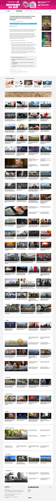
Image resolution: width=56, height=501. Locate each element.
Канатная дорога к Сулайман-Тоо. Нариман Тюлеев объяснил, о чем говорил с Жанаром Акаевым (33, 190)
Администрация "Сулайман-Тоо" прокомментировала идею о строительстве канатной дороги (10, 238)
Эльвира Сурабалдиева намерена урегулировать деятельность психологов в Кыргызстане (15, 369)
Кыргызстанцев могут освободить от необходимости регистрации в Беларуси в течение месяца (33, 226)
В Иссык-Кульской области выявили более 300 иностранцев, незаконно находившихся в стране (10, 120)
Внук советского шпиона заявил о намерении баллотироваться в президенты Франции (10, 420)
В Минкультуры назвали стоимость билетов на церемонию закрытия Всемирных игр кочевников (33, 343)
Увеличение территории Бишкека (17, 57)
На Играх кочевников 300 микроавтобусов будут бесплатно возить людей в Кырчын (45, 343)
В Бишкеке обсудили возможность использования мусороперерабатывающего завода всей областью (45, 159)
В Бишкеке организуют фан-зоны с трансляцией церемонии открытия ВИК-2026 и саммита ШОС (33, 473)
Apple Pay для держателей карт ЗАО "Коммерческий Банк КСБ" (18, 86)
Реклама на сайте (7, 489)
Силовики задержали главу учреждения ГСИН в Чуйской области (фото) (21, 142)
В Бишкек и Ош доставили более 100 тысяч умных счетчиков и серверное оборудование (33, 213)
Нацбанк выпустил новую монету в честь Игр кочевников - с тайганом (33, 237)
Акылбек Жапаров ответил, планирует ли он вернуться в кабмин (32, 120)
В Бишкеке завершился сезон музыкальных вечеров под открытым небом (44, 446)
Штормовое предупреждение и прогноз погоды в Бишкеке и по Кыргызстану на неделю (15, 437)
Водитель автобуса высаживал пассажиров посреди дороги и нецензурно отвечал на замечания (10, 131)
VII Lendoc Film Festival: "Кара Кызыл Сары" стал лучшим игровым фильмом (9, 142)
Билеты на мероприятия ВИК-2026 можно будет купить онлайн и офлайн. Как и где (15, 345)
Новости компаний (10, 78)
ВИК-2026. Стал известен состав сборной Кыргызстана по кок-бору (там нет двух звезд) (45, 329)
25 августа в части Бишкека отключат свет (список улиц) (32, 430)
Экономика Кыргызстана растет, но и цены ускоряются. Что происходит (33, 403)
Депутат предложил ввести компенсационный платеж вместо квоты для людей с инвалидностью (10, 178)
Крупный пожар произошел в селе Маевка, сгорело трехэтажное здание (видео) (45, 249)
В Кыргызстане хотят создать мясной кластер (21, 190)
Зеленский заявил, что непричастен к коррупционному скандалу (45, 420)
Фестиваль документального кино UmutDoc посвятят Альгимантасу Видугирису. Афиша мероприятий (14, 479)
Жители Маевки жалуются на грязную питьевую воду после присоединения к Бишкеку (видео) (23, 63)
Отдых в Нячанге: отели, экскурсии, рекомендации (9, 462)
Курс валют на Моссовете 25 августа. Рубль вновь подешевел (22, 249)
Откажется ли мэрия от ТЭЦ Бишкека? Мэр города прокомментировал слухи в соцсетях (32, 356)
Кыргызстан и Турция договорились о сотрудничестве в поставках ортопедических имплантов (33, 159)
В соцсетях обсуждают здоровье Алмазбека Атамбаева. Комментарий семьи (14, 166)
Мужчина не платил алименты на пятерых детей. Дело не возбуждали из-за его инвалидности (45, 201)
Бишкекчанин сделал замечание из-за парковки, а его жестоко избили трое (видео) (33, 154)
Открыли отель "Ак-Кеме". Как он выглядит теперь (10, 299)
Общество (11, 21)
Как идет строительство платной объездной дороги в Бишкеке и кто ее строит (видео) (27, 313)
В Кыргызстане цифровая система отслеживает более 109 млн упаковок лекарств (33, 362)
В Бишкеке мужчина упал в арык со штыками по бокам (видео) (45, 386)
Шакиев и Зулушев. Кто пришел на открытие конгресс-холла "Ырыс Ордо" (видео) (43, 262)
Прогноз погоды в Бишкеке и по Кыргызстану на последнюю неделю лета (33, 142)
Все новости (29, 489)
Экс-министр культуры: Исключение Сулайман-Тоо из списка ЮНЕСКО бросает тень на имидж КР (33, 165)
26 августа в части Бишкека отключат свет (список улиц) (44, 131)
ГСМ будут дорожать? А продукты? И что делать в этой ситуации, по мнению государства (45, 403)
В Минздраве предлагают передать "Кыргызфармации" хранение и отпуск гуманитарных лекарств (10, 154)
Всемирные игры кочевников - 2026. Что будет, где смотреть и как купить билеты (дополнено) (33, 329)
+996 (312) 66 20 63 (21, 491)
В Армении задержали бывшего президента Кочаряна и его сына (22, 178)
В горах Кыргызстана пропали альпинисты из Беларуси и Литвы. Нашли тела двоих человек (22, 238)
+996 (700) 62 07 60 (19, 490)
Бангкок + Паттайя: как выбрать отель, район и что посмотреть (33, 462)
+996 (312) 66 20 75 (14, 490)
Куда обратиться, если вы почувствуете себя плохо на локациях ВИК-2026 (44, 120)
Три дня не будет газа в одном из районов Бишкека (45, 436)
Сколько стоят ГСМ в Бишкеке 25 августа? (45, 190)
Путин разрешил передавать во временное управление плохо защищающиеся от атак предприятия (21, 226)
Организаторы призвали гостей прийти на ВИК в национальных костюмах (33, 338)
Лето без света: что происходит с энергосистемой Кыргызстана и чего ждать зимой (22, 403)
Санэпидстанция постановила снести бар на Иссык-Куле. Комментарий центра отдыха (45, 165)
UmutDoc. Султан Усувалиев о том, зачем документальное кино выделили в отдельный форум (28, 288)
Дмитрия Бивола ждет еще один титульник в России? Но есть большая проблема (33, 131)
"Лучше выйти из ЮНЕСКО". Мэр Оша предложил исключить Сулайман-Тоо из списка (45, 299)
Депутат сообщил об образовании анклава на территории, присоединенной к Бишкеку (23, 59)
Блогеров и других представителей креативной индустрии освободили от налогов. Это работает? (10, 403)
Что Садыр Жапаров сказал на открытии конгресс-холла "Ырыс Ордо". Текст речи (27, 262)
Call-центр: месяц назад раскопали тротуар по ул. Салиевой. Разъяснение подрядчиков (10, 386)
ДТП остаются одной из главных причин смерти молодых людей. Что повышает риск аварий (33, 178)
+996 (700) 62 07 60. (7, 497)
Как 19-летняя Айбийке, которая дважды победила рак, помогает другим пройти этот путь (45, 356)
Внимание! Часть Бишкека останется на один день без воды (33, 436)
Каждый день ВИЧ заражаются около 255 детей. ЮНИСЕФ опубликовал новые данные (45, 213)
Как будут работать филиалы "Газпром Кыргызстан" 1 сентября (22, 201)
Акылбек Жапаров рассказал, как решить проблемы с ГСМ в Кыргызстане (22, 120)
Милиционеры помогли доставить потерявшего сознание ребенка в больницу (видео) (10, 274)
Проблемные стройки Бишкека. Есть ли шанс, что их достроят (12, 313)
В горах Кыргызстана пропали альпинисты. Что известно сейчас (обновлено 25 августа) (45, 226)
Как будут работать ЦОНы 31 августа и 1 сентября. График (9, 225)
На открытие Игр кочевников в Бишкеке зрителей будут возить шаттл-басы (45, 338)
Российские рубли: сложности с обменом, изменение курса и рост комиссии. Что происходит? (10, 356)
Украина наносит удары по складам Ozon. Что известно (12, 287)
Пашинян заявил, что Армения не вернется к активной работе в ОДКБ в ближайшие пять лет (33, 420)
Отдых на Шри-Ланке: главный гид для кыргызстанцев (45, 462)
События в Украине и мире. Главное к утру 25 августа (32, 249)
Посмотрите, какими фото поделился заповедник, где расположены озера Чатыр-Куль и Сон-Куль (45, 178)
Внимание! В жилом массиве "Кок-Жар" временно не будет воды (45, 430)
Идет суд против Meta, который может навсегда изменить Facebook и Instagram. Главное (43, 287)
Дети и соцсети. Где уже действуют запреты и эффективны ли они (22, 356)
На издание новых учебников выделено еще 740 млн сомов (44, 362)
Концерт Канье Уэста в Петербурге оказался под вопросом (22, 420)
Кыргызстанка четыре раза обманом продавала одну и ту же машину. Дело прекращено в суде (10, 190)
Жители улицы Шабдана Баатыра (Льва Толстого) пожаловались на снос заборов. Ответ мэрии (22, 386)
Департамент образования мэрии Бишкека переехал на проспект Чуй (33, 109)
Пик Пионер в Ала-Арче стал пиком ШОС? (33, 273)
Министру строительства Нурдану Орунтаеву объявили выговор (10, 108)
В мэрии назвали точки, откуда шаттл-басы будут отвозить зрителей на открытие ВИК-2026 (45, 154)
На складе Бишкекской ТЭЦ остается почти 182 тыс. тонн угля (45, 108)
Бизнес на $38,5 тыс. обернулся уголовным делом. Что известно (42, 313)
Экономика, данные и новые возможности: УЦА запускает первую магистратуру (28, 86)
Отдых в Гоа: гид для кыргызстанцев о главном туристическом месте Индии (21, 463)
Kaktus (22, 21)
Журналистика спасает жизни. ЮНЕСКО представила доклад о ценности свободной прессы (33, 368)
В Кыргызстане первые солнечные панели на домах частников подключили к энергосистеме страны (45, 274)
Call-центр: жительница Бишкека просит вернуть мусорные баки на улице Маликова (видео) (33, 386)
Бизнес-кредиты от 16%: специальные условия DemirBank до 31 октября (37, 86)
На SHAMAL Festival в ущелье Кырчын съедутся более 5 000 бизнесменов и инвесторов (21, 274)
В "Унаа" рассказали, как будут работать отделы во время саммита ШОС (22, 446)
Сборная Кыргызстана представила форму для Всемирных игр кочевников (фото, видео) (33, 299)
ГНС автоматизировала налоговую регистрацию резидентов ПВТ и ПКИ (10, 201)
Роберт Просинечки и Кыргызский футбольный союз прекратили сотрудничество (45, 142)
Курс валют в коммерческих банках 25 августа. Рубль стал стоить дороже (14, 214)
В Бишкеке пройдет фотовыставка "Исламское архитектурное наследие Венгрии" (45, 479)
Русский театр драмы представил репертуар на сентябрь (33, 478)
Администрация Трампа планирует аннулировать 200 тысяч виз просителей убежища (33, 207)
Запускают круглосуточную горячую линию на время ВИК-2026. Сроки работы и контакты (21, 154)
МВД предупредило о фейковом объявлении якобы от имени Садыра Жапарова (45, 238)
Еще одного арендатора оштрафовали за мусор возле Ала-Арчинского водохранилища (45, 368)
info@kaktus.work (10, 490)
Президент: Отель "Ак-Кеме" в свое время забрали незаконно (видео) (22, 299)
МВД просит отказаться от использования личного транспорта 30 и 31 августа (9, 446)
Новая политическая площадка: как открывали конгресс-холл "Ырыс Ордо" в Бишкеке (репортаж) (12, 263)
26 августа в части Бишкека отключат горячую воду (21, 108)
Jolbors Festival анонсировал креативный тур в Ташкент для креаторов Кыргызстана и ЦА (45, 473)
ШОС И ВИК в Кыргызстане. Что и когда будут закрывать (22, 329)
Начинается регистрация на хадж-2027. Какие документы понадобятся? (9, 249)
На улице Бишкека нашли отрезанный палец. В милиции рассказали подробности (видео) (33, 201)
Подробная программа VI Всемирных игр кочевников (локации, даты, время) (9, 329)
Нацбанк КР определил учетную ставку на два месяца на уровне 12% (45, 207)
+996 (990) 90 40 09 (11, 491)
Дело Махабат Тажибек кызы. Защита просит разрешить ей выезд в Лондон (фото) (21, 131)
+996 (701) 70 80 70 (16, 491)
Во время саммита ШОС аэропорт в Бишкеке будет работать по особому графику (33, 446)
